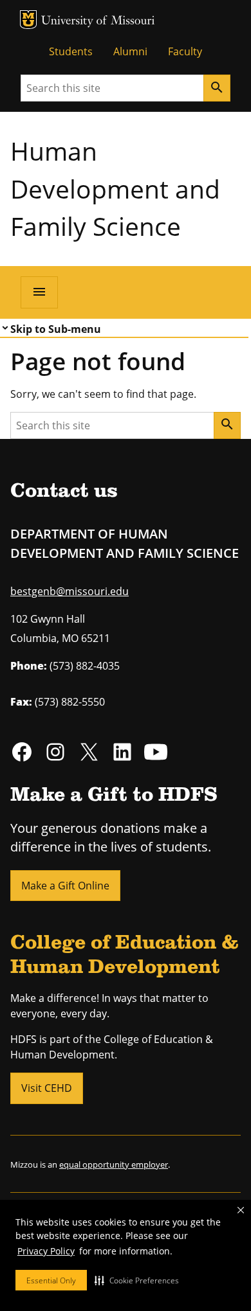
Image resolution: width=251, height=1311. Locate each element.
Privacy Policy (46, 1251)
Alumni (130, 51)
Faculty (185, 51)
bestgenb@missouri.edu (69, 591)
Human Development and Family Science (115, 188)
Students (71, 51)
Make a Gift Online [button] (65, 885)
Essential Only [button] (51, 1280)
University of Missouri (98, 21)
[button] (136, 1280)
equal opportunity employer (113, 1164)
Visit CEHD (46, 1088)
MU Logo (28, 19)
